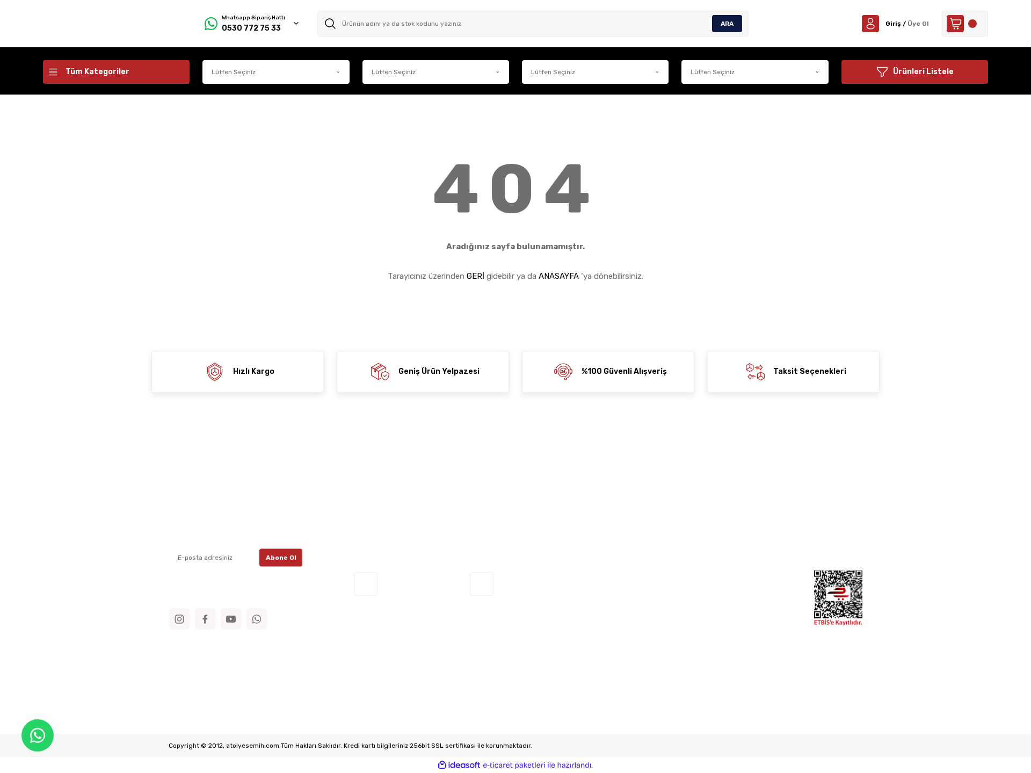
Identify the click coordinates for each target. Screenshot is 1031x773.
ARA (727, 23)
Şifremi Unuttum (731, 513)
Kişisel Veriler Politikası (566, 529)
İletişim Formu (379, 497)
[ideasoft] (459, 765)
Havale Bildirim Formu (391, 513)
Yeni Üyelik (719, 481)
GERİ (475, 276)
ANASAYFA (559, 276)
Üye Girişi (717, 497)
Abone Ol (281, 557)
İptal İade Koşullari (559, 513)
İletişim (367, 481)
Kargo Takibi (374, 529)
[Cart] (965, 24)
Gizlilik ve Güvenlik (559, 497)
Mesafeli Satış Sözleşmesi (573, 481)
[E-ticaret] (514, 765)
